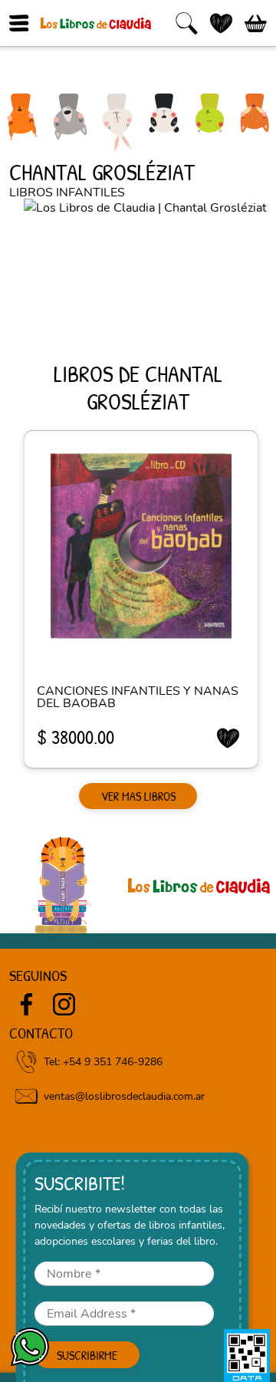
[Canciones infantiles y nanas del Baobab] (141, 546)
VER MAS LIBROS (138, 796)
